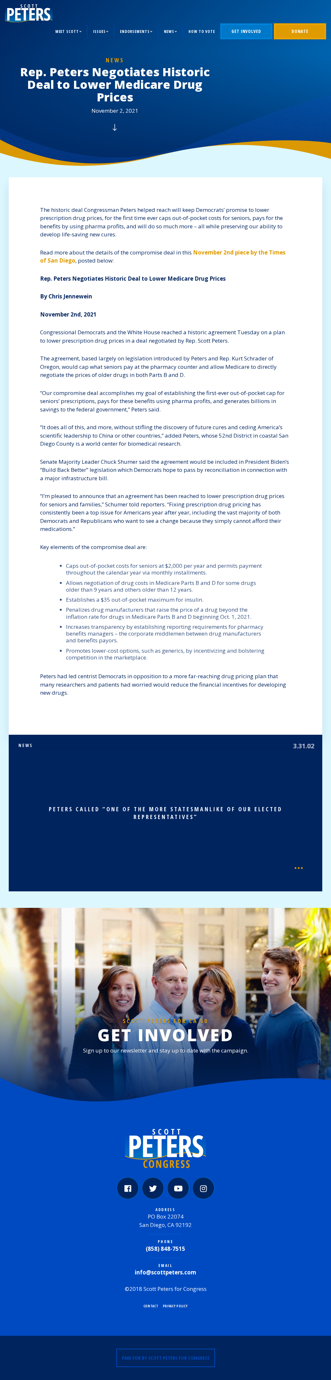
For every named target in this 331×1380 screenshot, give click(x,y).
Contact (151, 1306)
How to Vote (201, 31)
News (169, 31)
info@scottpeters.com (165, 1272)
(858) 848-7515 (165, 1248)
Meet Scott (67, 31)
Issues (99, 31)
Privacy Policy (175, 1306)
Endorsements (135, 31)
